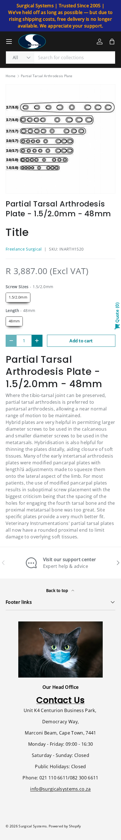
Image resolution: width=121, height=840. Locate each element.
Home (10, 76)
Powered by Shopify (65, 826)
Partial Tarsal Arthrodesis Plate (46, 76)
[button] (112, 41)
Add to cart (81, 340)
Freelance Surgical (24, 249)
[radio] (18, 297)
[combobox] (60, 57)
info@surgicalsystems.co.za (60, 789)
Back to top (58, 590)
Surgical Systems (33, 826)
